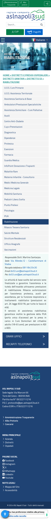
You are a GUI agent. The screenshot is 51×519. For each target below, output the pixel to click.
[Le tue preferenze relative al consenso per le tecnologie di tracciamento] (47, 515)
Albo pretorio (24, 3)
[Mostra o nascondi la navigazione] (3, 40)
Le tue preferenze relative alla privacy (26, 512)
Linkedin (9, 474)
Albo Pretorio (11, 420)
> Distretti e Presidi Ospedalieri (29, 75)
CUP (16, 31)
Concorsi (9, 424)
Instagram (10, 464)
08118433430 (30, 267)
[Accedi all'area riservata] (47, 3)
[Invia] (41, 24)
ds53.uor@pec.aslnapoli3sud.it (24, 274)
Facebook (9, 460)
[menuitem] (25, 88)
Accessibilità (11, 490)
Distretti (9, 442)
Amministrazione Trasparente (11, 3)
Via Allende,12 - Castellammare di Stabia (25, 262)
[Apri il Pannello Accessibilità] (5, 514)
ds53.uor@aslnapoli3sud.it (24, 271)
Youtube (9, 477)
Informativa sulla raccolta (14, 516)
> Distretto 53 (33, 78)
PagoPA (37, 32)
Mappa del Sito (12, 486)
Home (6, 75)
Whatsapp (10, 471)
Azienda (9, 439)
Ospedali (9, 446)
